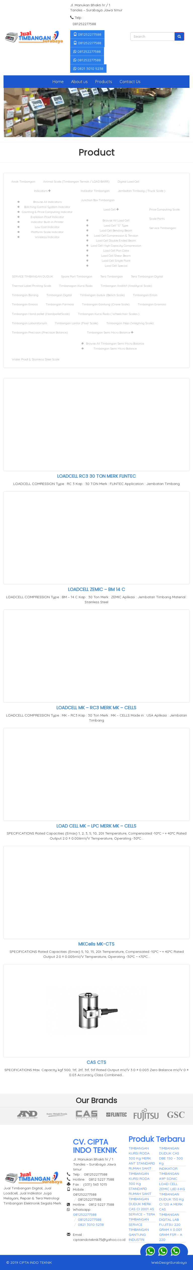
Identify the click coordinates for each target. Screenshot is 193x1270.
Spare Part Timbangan (76, 276)
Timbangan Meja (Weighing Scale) (130, 323)
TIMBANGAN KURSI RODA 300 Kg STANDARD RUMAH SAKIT (140, 1183)
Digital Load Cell (128, 181)
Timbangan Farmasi (60, 304)
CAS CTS (96, 1062)
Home (58, 81)
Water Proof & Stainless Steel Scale (35, 359)
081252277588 (89, 34)
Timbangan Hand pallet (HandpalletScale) (41, 314)
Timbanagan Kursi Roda (75, 286)
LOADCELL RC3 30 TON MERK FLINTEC (96, 476)
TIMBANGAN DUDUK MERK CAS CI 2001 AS (141, 1204)
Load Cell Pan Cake (116, 250)
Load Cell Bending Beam (116, 230)
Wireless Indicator (47, 237)
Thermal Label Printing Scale (31, 286)
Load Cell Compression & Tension (116, 235)
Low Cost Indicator (47, 227)
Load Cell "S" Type (116, 225)
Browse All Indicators (47, 202)
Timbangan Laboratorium (29, 323)
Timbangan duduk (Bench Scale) (102, 295)
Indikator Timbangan (95, 191)
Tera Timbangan (111, 276)
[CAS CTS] (27, 1114)
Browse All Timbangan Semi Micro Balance (115, 343)
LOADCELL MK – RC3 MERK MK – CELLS (96, 707)
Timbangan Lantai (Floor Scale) (76, 323)
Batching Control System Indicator (47, 207)
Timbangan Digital (59, 295)
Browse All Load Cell (116, 220)
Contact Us (130, 81)
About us (79, 81)
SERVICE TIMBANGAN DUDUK (32, 276)
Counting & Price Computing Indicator (47, 212)
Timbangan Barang (25, 295)
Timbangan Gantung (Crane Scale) (106, 304)
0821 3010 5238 (89, 68)
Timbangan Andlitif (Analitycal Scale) (126, 286)
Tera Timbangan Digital (147, 276)
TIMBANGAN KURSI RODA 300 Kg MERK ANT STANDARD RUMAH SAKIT (142, 1158)
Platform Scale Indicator (47, 232)
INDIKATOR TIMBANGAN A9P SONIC (169, 1173)
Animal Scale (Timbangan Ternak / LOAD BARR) (76, 181)
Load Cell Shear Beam (116, 255)
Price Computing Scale (164, 209)
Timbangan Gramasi (152, 304)
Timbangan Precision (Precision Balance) (40, 332)
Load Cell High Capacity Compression (116, 245)
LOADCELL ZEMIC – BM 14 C (96, 589)
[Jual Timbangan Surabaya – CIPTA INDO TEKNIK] (34, 37)
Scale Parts (157, 218)
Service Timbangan (162, 228)
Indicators (41, 191)
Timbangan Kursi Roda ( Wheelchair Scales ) (108, 314)
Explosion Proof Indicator (47, 217)
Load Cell (110, 209)
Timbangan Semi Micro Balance (109, 332)
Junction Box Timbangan (98, 200)
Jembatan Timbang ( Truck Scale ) (141, 191)
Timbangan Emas (145, 295)
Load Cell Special (116, 265)
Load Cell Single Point (116, 260)
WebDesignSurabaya (169, 1262)
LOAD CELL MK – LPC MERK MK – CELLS (96, 826)
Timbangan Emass (25, 304)
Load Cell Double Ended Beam (116, 240)
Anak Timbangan (23, 181)
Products (103, 81)
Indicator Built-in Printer (47, 222)
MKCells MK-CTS (96, 944)
